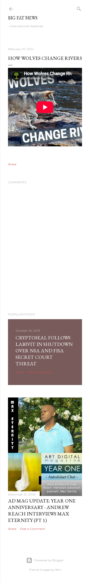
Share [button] (12, 164)
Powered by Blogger (49, 560)
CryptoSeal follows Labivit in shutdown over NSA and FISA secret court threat (44, 350)
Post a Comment (40, 372)
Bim (58, 570)
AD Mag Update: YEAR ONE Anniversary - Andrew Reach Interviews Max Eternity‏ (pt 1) (42, 510)
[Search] (79, 8)
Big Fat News (23, 18)
